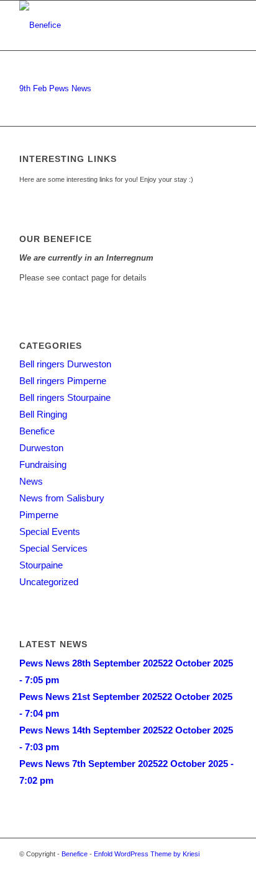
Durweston (41, 447)
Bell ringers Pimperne (62, 380)
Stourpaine (41, 565)
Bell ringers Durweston (65, 364)
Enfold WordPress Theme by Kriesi (146, 854)
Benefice (37, 431)
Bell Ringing (43, 414)
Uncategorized (48, 581)
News (31, 481)
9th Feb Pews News (55, 88)
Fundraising (42, 464)
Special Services (53, 548)
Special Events (49, 531)
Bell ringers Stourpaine (65, 397)
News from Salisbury (61, 498)
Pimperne (38, 514)
